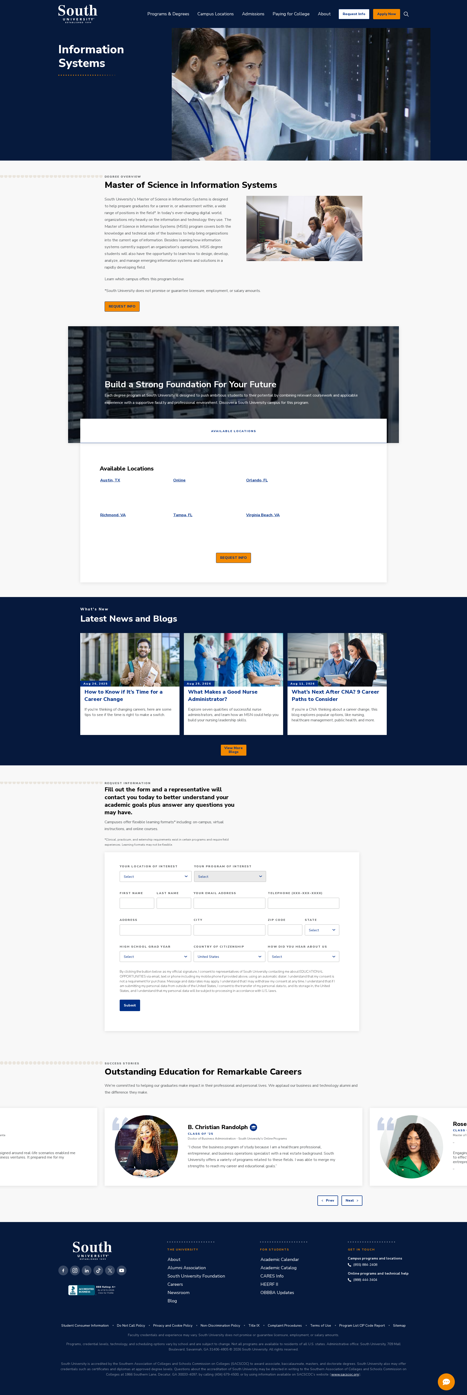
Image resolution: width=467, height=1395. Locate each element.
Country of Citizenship (219, 947)
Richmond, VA (113, 515)
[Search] (406, 14)
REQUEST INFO (122, 306)
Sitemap (399, 1325)
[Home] (77, 14)
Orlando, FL (257, 480)
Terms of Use (320, 1325)
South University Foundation (196, 1276)
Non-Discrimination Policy (220, 1325)
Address (128, 920)
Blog (172, 1301)
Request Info (354, 14)
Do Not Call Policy (131, 1325)
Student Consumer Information (85, 1325)
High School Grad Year (145, 947)
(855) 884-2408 (365, 1265)
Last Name (168, 893)
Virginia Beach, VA (263, 515)
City (198, 920)
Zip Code (277, 920)
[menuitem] (168, 14)
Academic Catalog (278, 1268)
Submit (130, 1005)
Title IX (254, 1325)
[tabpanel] (233, 512)
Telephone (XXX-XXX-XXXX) (295, 893)
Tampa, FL (182, 515)
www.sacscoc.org (345, 1374)
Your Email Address (215, 893)
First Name (131, 893)
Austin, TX (110, 480)
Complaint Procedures (285, 1325)
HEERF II (269, 1284)
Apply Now (386, 14)
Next (350, 1200)
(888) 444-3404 (365, 1280)
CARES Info (272, 1276)
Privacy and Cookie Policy (172, 1325)
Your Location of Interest (149, 866)
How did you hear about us (297, 947)
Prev (329, 1200)
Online (179, 480)
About (174, 1259)
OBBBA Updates (277, 1292)
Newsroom (178, 1292)
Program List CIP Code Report (362, 1325)
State (311, 920)
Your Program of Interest (223, 866)
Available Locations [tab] (233, 431)
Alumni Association (187, 1268)
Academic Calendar (279, 1259)
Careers (175, 1284)
